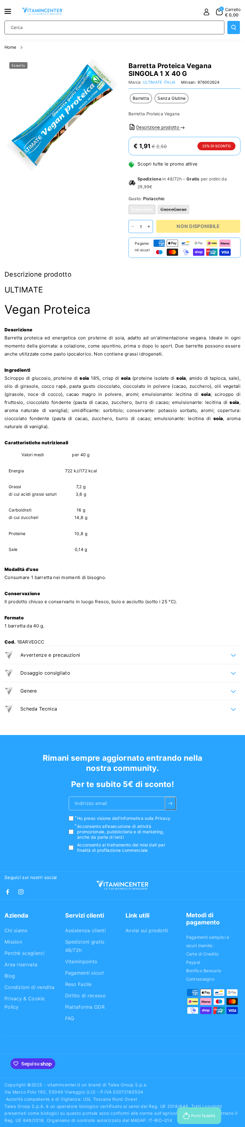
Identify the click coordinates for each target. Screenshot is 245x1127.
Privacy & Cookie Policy (24, 1003)
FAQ (69, 1018)
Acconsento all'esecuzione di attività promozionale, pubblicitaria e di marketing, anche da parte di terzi (120, 832)
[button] (11, 11)
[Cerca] (233, 27)
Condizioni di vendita (29, 987)
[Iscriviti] (170, 803)
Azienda (16, 915)
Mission (13, 942)
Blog (9, 976)
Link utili (137, 915)
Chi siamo (16, 930)
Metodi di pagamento (203, 919)
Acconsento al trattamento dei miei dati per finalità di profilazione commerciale (121, 847)
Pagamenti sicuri (84, 973)
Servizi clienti (84, 915)
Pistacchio (143, 210)
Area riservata (20, 964)
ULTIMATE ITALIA (159, 82)
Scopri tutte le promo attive (167, 164)
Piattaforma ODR (85, 1007)
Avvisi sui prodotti (146, 930)
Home (11, 47)
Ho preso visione (123, 818)
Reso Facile (78, 984)
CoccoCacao (174, 210)
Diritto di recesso (85, 996)
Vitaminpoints (81, 961)
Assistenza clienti (85, 930)
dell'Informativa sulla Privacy (141, 818)
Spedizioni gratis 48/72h (85, 946)
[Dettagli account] (206, 12)
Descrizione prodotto (158, 127)
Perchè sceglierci (24, 953)
